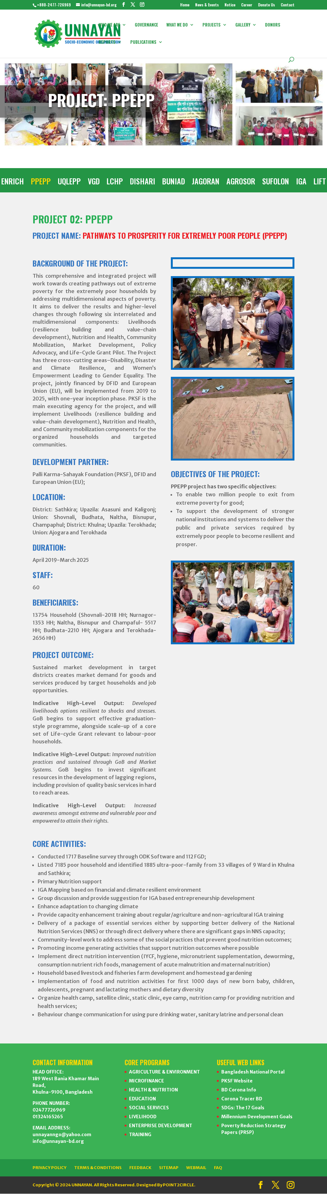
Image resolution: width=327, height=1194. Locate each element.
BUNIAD (173, 183)
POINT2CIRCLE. (179, 1185)
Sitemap (169, 1167)
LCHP (115, 183)
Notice (229, 5)
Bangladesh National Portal (253, 1072)
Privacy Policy (49, 1167)
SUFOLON (275, 183)
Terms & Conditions (98, 1167)
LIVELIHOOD (142, 1117)
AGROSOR (240, 183)
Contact (287, 5)
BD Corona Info (238, 1090)
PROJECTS (211, 25)
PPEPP (41, 183)
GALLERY (242, 25)
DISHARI (142, 183)
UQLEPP (69, 183)
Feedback (140, 1167)
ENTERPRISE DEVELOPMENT (160, 1125)
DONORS (272, 25)
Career (246, 5)
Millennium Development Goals (257, 1117)
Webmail (196, 1167)
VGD (94, 183)
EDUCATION (142, 1099)
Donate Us (266, 5)
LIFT (320, 183)
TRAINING (140, 1134)
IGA (301, 183)
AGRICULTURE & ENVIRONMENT (164, 1072)
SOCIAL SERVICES (149, 1108)
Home (184, 5)
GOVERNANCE (146, 25)
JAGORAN (205, 183)
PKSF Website (237, 1081)
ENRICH (12, 183)
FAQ (218, 1167)
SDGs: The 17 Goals (242, 1108)
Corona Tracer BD (241, 1099)
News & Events (207, 5)
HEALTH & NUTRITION (153, 1090)
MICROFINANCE (146, 1081)
